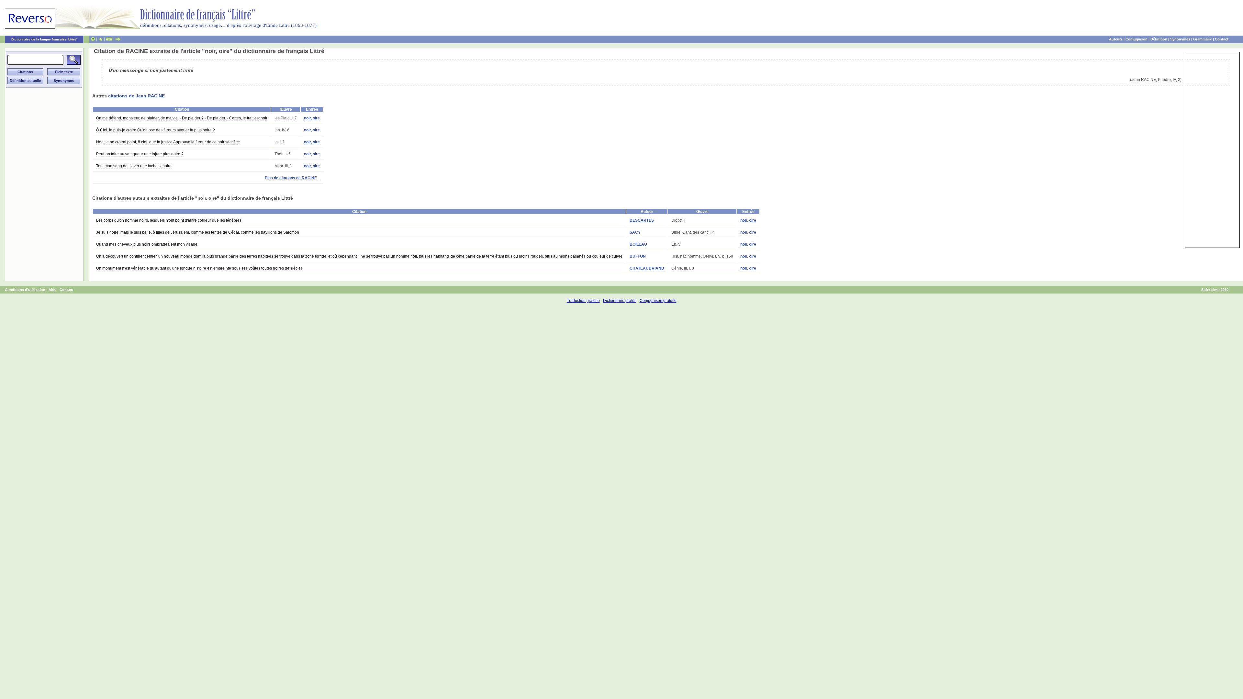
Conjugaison (1136, 39)
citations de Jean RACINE (136, 95)
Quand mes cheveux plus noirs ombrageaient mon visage (146, 244)
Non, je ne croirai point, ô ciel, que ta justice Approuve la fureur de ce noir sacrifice (168, 142)
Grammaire (1202, 39)
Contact (1221, 39)
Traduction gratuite (583, 300)
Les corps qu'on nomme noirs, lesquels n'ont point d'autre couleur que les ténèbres (168, 220)
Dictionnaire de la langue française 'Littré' (44, 39)
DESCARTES (642, 220)
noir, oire (312, 118)
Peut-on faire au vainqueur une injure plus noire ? (140, 154)
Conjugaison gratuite (658, 300)
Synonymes (1180, 39)
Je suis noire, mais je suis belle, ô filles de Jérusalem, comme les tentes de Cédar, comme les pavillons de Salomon (197, 232)
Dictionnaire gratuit (619, 300)
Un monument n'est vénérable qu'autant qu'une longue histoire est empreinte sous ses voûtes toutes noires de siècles (199, 268)
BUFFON (638, 256)
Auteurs (1116, 39)
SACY (635, 232)
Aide (52, 290)
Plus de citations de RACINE (291, 178)
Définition (1158, 39)
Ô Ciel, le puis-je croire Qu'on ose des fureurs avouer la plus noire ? (155, 130)
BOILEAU (638, 244)
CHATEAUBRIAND (647, 268)
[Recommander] (118, 39)
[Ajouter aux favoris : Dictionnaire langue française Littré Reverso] (100, 39)
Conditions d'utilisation (25, 290)
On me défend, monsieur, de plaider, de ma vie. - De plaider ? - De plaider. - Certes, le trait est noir (181, 118)
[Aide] (93, 39)
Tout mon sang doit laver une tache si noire (134, 166)
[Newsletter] (109, 39)
